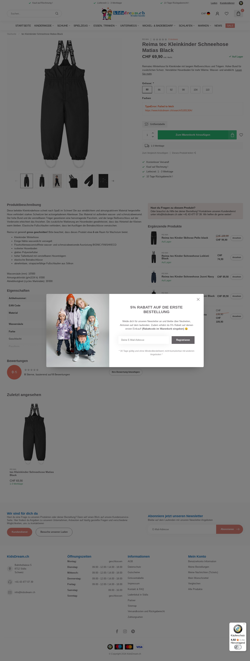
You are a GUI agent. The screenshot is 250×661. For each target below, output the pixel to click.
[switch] (238, 647)
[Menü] (244, 625)
